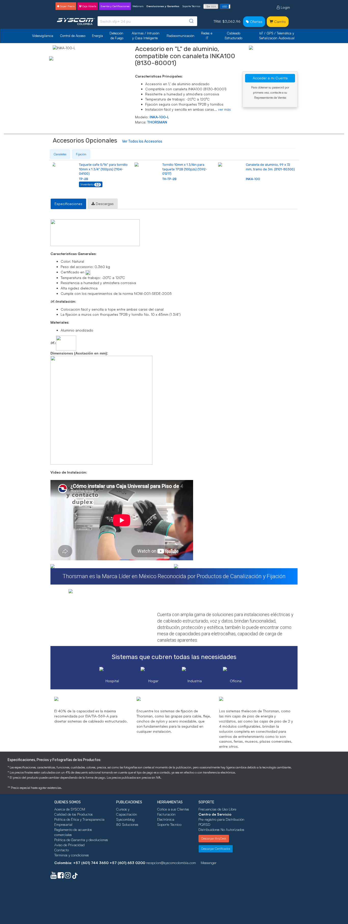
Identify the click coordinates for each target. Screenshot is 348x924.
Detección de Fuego (117, 35)
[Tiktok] (75, 876)
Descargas (104, 203)
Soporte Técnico (191, 6)
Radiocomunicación (180, 36)
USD (224, 6)
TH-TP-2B (169, 179)
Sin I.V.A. (212, 6)
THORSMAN (157, 122)
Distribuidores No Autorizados (221, 829)
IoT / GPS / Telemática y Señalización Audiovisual (277, 35)
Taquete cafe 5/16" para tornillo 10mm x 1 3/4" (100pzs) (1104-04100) (103, 169)
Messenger (209, 862)
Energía (97, 36)
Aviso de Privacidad (69, 845)
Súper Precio (67, 6)
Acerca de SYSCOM (69, 809)
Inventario (90, 184)
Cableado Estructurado (233, 35)
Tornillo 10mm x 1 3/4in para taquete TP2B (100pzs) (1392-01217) (184, 169)
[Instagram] (68, 876)
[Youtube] (53, 876)
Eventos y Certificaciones (115, 6)
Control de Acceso (72, 36)
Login (285, 7)
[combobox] (147, 21)
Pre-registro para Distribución (221, 819)
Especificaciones (68, 203)
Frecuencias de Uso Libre (217, 809)
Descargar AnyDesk (213, 838)
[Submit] (191, 21)
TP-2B (83, 179)
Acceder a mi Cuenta (270, 78)
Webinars (137, 6)
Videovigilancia (42, 36)
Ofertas (255, 21)
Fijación (81, 154)
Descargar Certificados (215, 849)
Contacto (61, 850)
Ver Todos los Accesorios (142, 141)
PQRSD (204, 824)
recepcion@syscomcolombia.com (171, 862)
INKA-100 (253, 179)
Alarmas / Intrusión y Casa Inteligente (146, 35)
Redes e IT (206, 35)
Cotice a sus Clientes (173, 809)
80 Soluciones (127, 824)
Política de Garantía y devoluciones (81, 840)
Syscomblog (125, 819)
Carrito (279, 21)
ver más (224, 109)
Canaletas (60, 154)
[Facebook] (61, 876)
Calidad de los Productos (73, 814)
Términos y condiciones (71, 855)
